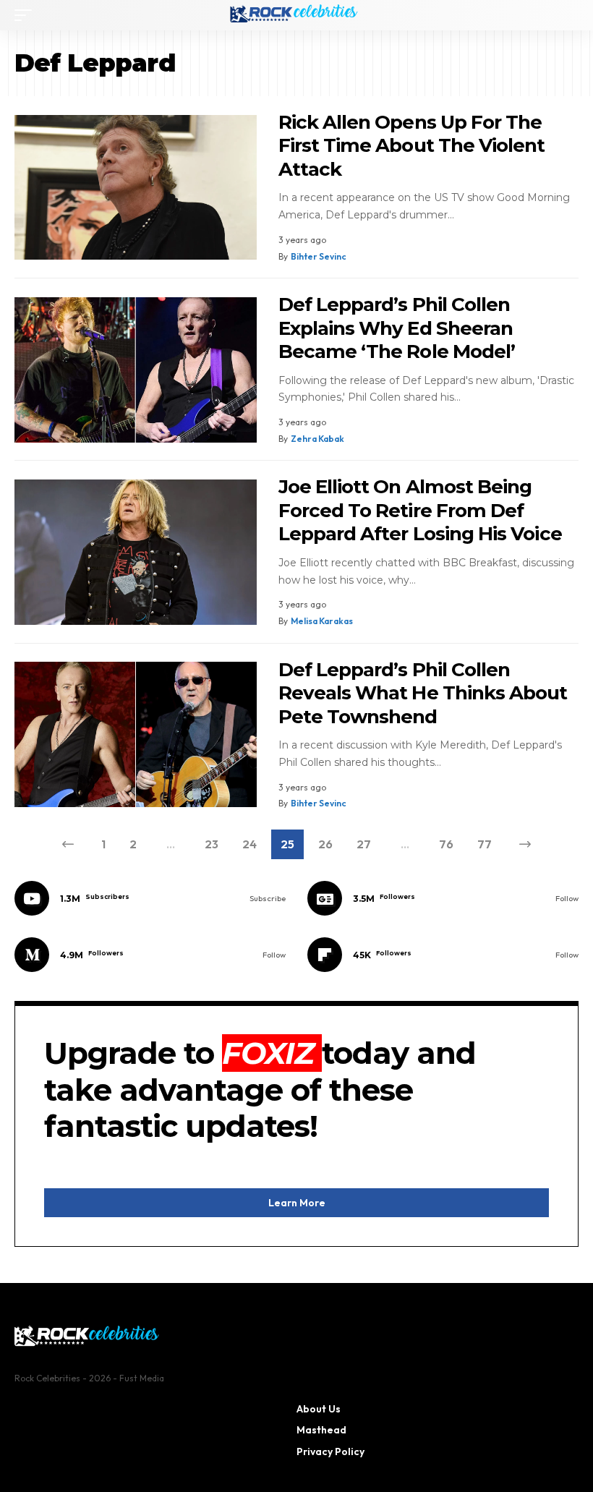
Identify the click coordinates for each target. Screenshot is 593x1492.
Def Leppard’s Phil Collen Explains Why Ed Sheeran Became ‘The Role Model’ (397, 328)
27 (364, 844)
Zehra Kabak (317, 438)
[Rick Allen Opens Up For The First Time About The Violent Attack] (135, 187)
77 (484, 844)
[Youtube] (150, 898)
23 (211, 844)
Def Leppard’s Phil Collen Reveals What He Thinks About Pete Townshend (423, 693)
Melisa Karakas (322, 620)
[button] (26, 15)
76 (446, 844)
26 (325, 844)
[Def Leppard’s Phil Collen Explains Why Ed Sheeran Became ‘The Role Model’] (135, 370)
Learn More (296, 1202)
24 (249, 844)
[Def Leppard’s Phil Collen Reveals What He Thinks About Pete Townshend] (135, 734)
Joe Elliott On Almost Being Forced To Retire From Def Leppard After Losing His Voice (420, 510)
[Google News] (443, 898)
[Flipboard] (443, 954)
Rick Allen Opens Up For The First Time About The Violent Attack (411, 146)
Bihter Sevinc (318, 256)
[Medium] (150, 954)
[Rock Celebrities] (296, 15)
